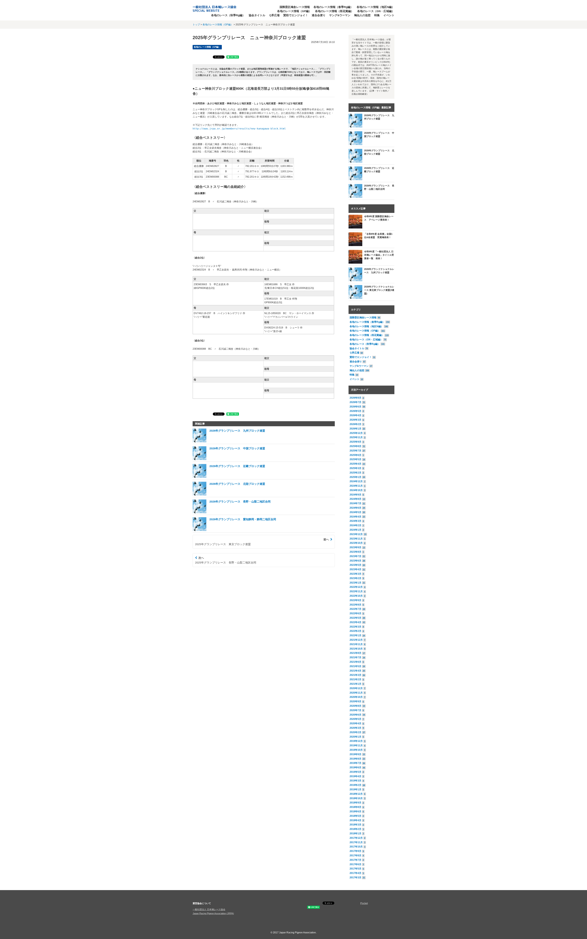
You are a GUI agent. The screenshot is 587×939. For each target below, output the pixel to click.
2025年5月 (355, 459)
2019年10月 (356, 750)
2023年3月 (355, 574)
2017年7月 (355, 860)
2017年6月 (355, 864)
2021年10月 (356, 648)
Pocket (364, 903)
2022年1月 (355, 635)
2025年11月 (356, 437)
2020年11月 (356, 692)
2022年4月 (355, 622)
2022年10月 (356, 596)
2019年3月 (355, 780)
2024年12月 (356, 481)
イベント (388, 15)
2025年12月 (356, 433)
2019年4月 (355, 776)
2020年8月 (355, 706)
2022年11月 (356, 591)
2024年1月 (355, 529)
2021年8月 (355, 653)
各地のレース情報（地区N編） (375, 7)
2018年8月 (355, 807)
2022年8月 (355, 604)
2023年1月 (355, 582)
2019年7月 (355, 763)
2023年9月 (355, 547)
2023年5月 (355, 565)
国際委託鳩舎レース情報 (295, 7)
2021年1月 (355, 684)
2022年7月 (355, 609)
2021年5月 (355, 666)
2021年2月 (355, 679)
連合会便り (318, 15)
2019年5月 (355, 772)
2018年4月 (355, 820)
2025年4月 (355, 463)
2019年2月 (355, 785)
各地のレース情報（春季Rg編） (333, 7)
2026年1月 (355, 428)
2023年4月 (355, 569)
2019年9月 (355, 754)
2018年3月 (355, 824)
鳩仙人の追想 (362, 15)
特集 (377, 15)
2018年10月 (356, 798)
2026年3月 (355, 419)
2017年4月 (355, 873)
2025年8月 (355, 446)
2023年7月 (355, 556)
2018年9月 (355, 802)
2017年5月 (355, 868)
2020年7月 (355, 710)
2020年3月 (355, 728)
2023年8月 (355, 552)
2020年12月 (356, 688)
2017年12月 (356, 838)
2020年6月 (355, 714)
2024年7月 (355, 503)
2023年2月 (355, 578)
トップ (196, 24)
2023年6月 (355, 560)
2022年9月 (355, 600)
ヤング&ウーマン (339, 15)
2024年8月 (355, 499)
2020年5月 (355, 719)
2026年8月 (355, 397)
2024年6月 (355, 507)
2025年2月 (355, 472)
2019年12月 (356, 741)
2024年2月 (355, 525)
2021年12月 (356, 640)
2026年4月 (355, 415)
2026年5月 (355, 411)
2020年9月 (355, 701)
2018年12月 (356, 794)
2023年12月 (356, 534)
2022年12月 (356, 587)
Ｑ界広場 (274, 15)
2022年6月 (355, 613)
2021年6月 (355, 662)
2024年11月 (356, 485)
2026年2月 (355, 424)
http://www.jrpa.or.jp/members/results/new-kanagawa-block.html (239, 128)
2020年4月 (355, 723)
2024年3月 (355, 521)
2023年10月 (356, 543)
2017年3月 (355, 877)
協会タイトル (257, 15)
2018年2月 (355, 829)
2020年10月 (356, 697)
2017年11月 (356, 842)
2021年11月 (356, 644)
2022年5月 (355, 618)
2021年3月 (355, 675)
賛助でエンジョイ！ (295, 15)
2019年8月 (355, 758)
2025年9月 (355, 441)
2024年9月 (355, 494)
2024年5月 (355, 512)
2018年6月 (355, 811)
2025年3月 (355, 468)
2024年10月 (356, 490)
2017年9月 (355, 851)
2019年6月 (355, 767)
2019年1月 (355, 789)
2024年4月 (355, 516)
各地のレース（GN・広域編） (375, 11)
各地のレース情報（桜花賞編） (334, 11)
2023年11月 (356, 538)
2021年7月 (355, 657)
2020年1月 (355, 736)
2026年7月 (355, 402)
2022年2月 (355, 631)
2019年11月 (356, 745)
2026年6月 (355, 406)
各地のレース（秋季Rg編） (228, 15)
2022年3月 (355, 626)
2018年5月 (355, 816)
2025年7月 (355, 450)
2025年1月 (355, 477)
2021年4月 (355, 670)
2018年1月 (355, 833)
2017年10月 (356, 846)
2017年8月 (355, 855)
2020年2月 (355, 732)
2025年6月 (355, 455)
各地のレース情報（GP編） (294, 11)
